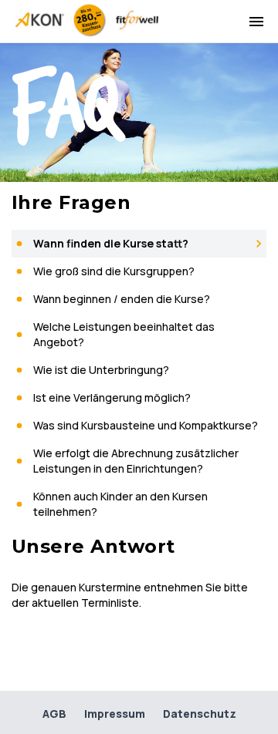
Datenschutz (199, 713)
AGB (54, 713)
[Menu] (256, 21)
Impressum (114, 713)
